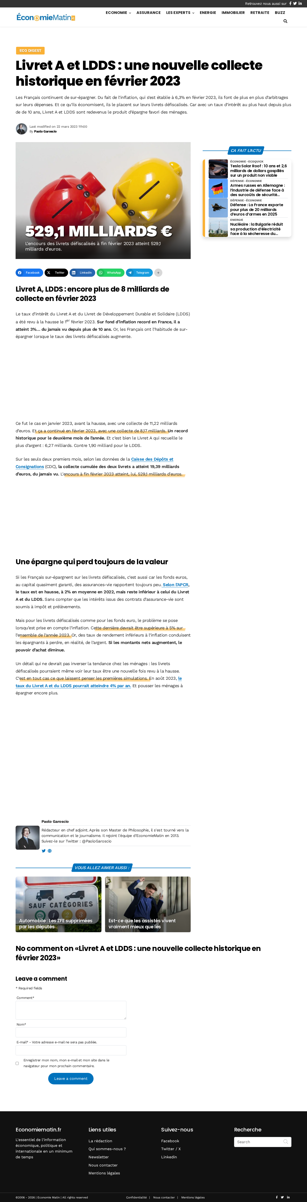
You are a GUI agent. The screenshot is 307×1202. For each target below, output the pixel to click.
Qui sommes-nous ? (107, 1149)
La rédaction (100, 1141)
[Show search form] (285, 21)
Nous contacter (103, 1165)
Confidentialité (136, 1197)
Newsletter (99, 1157)
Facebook (170, 1141)
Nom (21, 1024)
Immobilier (233, 12)
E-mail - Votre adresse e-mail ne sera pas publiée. (57, 1042)
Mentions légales (104, 1173)
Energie (208, 12)
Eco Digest (30, 50)
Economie (116, 12)
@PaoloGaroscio (96, 841)
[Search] (285, 1141)
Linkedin (169, 1157)
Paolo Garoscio (55, 821)
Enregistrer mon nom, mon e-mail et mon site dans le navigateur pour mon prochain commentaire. (66, 1063)
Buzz (280, 12)
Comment (25, 998)
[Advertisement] (103, 380)
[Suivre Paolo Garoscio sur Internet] (49, 851)
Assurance (148, 12)
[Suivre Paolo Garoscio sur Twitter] (43, 851)
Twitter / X (171, 1149)
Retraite (259, 12)
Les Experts (178, 12)
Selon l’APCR (175, 584)
